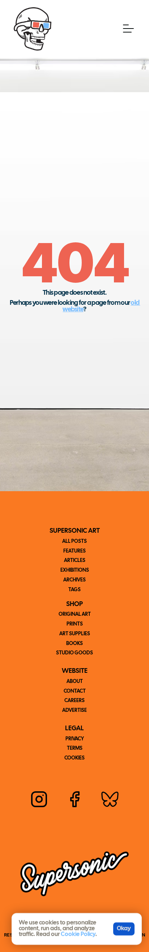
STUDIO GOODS (74, 653)
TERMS (74, 748)
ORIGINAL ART (75, 614)
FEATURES (74, 551)
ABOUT (75, 681)
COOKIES (74, 758)
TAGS (74, 590)
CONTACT (75, 691)
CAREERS (74, 700)
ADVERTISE (74, 710)
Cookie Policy (78, 934)
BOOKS (74, 643)
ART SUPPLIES (74, 634)
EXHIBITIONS (74, 570)
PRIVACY (74, 739)
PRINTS (75, 624)
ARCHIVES (74, 580)
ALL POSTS (74, 541)
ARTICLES (74, 560)
